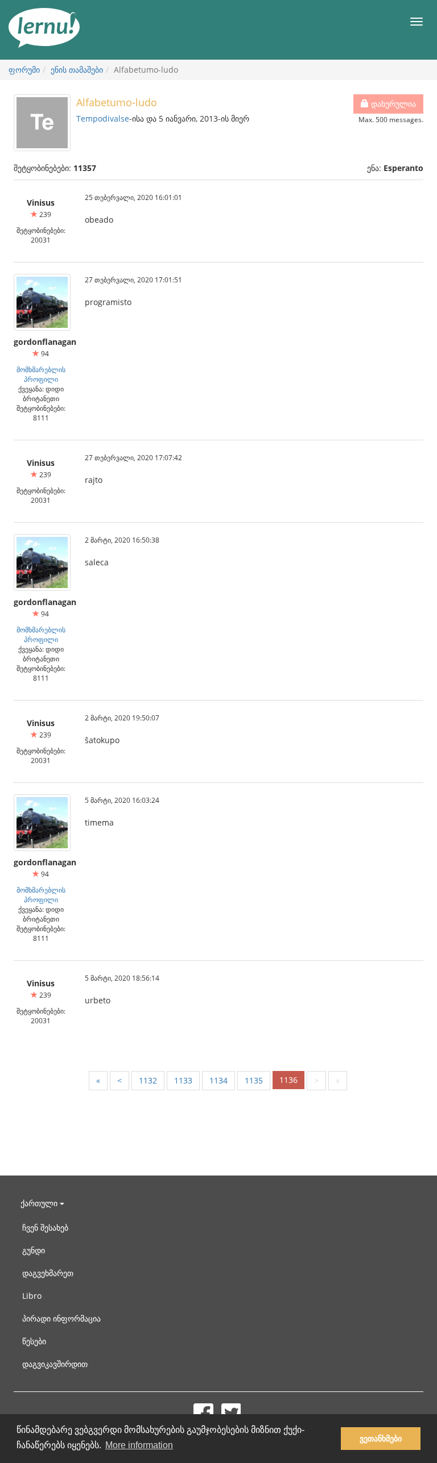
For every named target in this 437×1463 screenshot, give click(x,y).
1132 (148, 1080)
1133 (183, 1080)
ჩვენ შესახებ (45, 1227)
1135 (254, 1080)
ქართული (40, 1203)
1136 (288, 1079)
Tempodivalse (102, 118)
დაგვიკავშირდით (55, 1363)
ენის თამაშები (77, 69)
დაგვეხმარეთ (47, 1273)
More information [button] (139, 1445)
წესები (34, 1341)
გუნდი (33, 1250)
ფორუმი (24, 69)
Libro (32, 1295)
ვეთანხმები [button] (381, 1438)
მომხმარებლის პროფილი (41, 374)
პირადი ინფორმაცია (61, 1318)
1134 (218, 1080)
